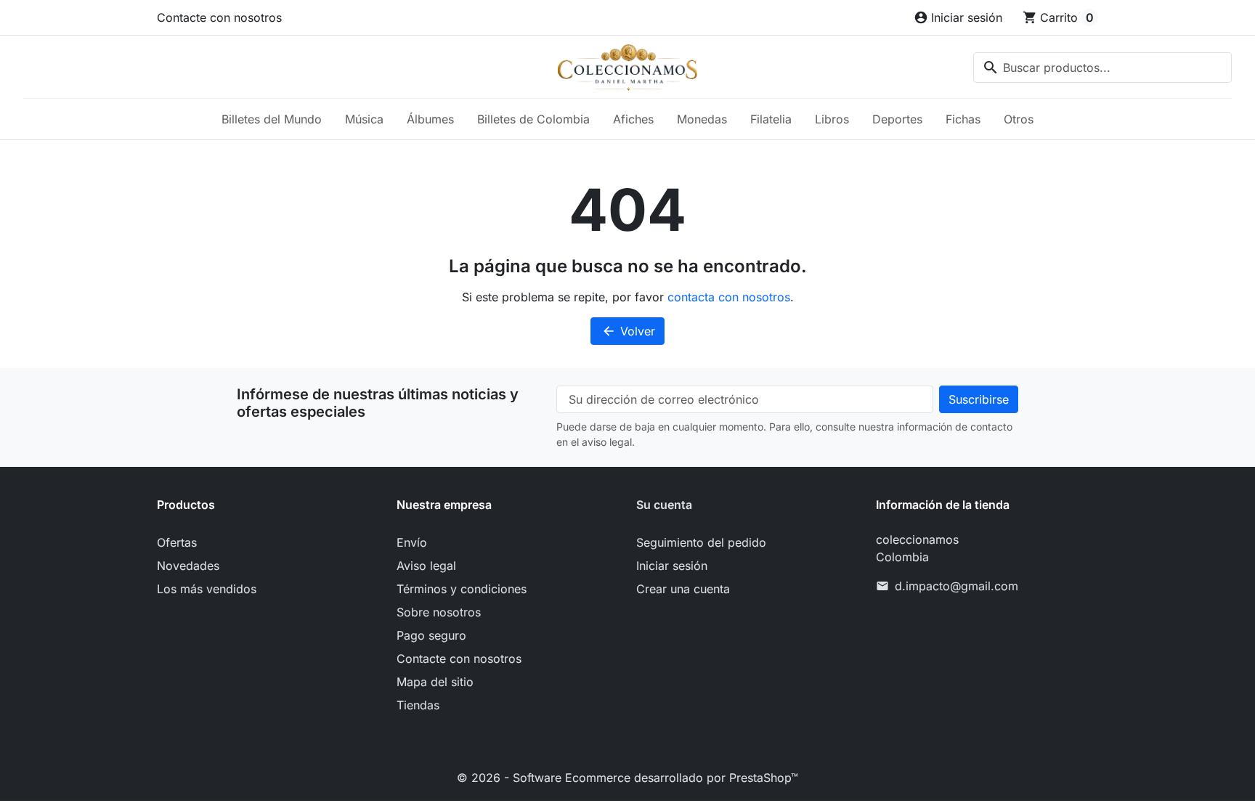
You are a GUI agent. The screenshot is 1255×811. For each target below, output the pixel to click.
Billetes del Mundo (272, 119)
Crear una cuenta (683, 589)
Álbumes (430, 119)
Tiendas (418, 705)
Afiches (633, 119)
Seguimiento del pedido (701, 542)
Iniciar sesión (671, 565)
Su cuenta (664, 504)
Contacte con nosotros (219, 17)
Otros (1018, 119)
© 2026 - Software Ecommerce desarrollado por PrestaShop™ (627, 777)
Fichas (963, 119)
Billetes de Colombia (533, 119)
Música (364, 119)
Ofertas (177, 542)
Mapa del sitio (435, 682)
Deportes (897, 119)
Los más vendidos (206, 589)
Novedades (188, 565)
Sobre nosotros (439, 612)
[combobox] (1102, 67)
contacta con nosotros (728, 297)
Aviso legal (426, 565)
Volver (628, 331)
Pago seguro (431, 635)
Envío (412, 542)
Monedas (702, 119)
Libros (832, 119)
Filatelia (771, 119)
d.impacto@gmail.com (956, 586)
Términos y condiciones (462, 589)
